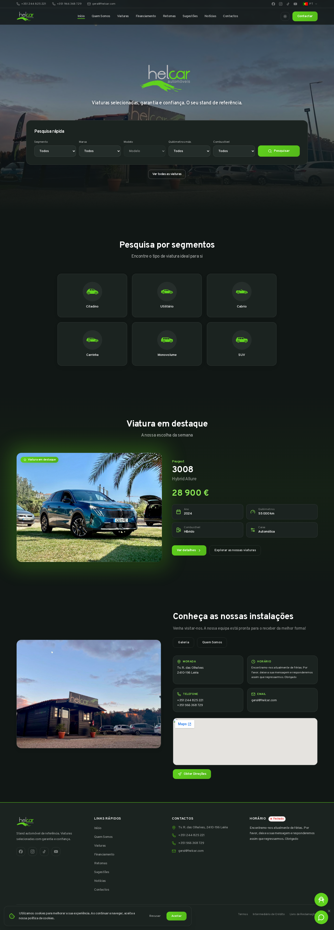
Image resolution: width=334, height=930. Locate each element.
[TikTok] (288, 4)
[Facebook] (273, 4)
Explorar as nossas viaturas (235, 550)
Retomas (169, 16)
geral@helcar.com (103, 4)
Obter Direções (195, 774)
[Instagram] (280, 4)
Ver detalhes (186, 550)
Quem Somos (101, 16)
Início (81, 16)
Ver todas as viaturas (167, 174)
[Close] (329, 911)
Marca (83, 142)
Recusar (155, 916)
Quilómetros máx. (180, 142)
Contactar (305, 16)
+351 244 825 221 (33, 4)
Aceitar (176, 916)
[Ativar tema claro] (285, 16)
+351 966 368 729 (69, 4)
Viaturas (123, 16)
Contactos (230, 16)
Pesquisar (282, 151)
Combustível (221, 142)
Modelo (128, 142)
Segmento (41, 142)
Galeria (183, 642)
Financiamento (146, 16)
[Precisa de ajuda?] (321, 900)
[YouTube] (295, 4)
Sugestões (190, 16)
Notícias (210, 16)
